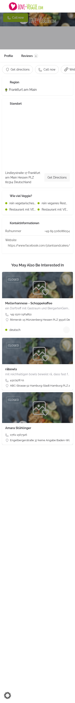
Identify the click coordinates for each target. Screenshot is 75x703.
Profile (8, 56)
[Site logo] (26, 6)
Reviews (29, 56)
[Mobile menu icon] (4, 6)
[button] (7, 695)
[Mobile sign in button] (71, 6)
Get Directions (57, 177)
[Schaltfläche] (66, 329)
